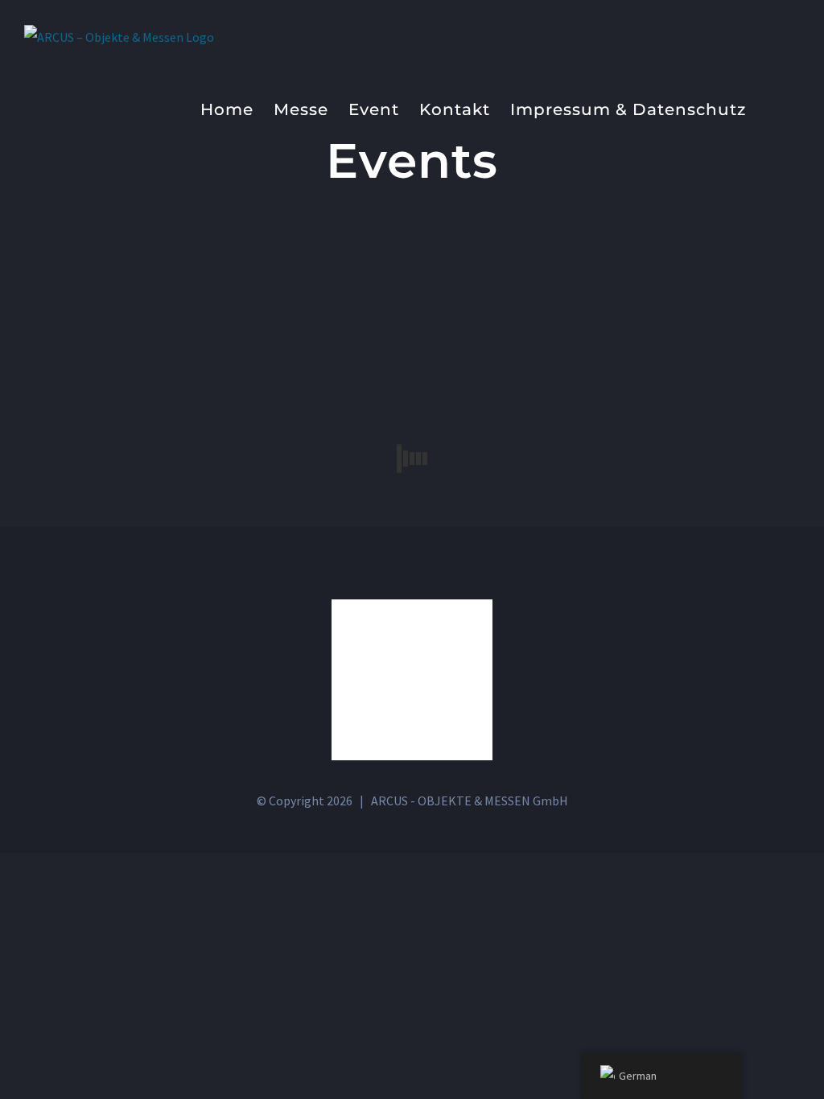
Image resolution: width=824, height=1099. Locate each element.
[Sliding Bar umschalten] (773, 108)
